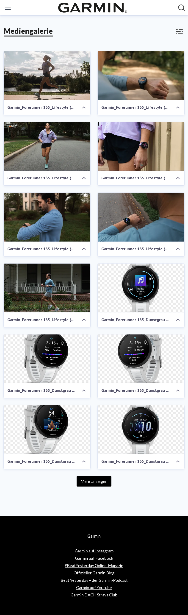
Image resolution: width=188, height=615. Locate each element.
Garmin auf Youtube (94, 587)
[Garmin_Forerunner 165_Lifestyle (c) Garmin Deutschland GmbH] (47, 75)
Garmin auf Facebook (94, 558)
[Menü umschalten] (8, 8)
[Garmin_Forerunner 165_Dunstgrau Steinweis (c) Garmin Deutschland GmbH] (141, 288)
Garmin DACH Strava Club (94, 594)
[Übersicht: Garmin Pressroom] (92, 8)
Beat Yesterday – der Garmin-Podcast (94, 580)
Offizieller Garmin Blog (94, 572)
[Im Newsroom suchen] (181, 7)
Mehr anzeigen (94, 481)
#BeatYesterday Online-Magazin (94, 565)
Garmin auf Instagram (94, 550)
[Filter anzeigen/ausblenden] (179, 31)
